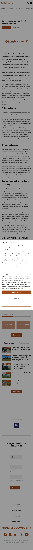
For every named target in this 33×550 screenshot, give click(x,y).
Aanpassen (16, 298)
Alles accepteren (16, 292)
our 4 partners (10, 245)
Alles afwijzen (16, 304)
